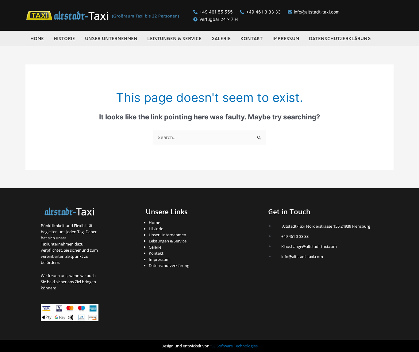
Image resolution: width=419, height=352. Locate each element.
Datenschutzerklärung (169, 265)
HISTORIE (64, 38)
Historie (156, 228)
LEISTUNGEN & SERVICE (174, 38)
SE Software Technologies (234, 346)
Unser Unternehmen (167, 235)
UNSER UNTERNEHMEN (111, 38)
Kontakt (156, 253)
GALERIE (221, 38)
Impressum (159, 259)
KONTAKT (251, 38)
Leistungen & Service (167, 241)
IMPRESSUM (285, 38)
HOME (37, 38)
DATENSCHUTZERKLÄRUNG (340, 38)
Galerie (155, 247)
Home (154, 222)
